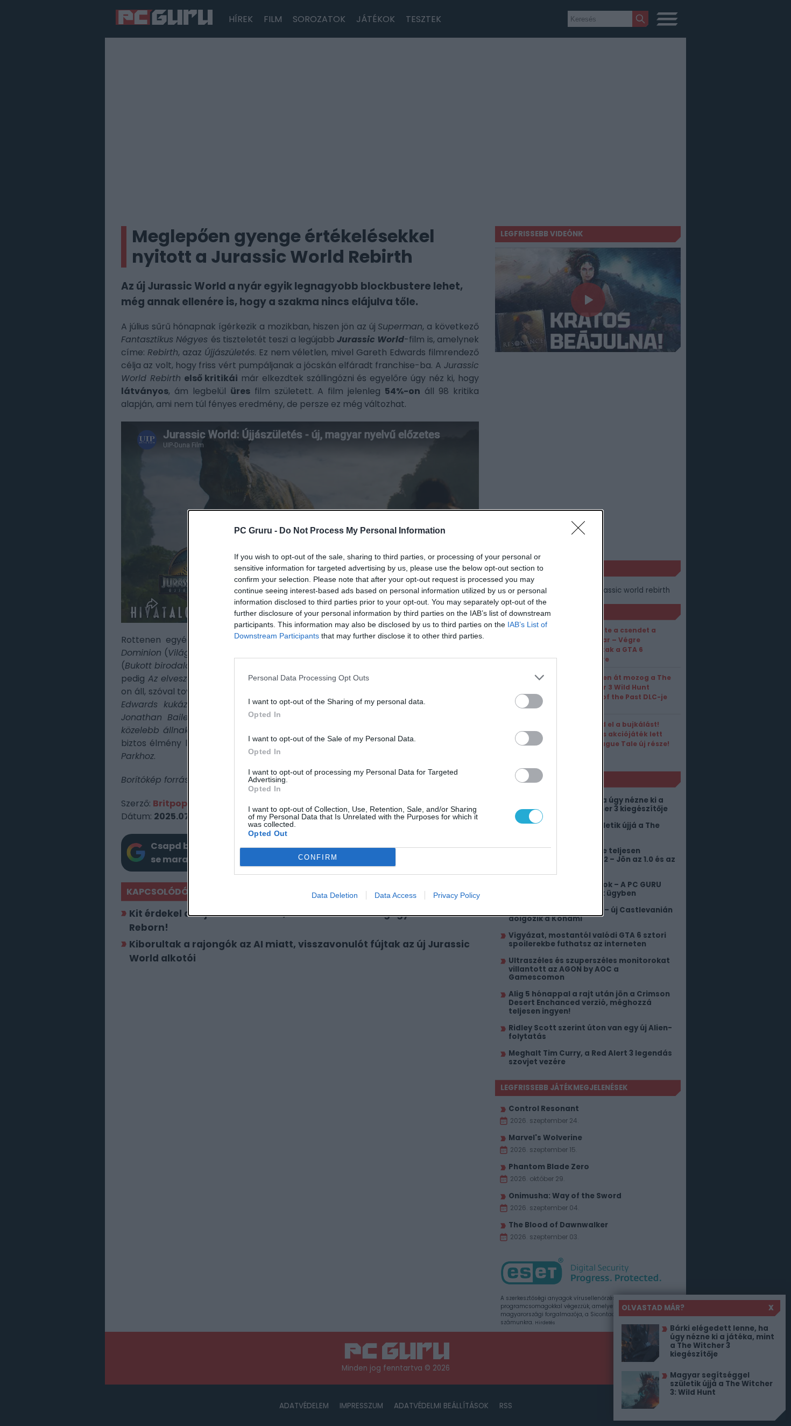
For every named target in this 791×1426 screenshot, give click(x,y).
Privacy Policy (456, 895)
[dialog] (395, 713)
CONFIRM (318, 857)
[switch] (529, 701)
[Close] (581, 531)
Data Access (395, 895)
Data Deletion (335, 895)
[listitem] (395, 677)
